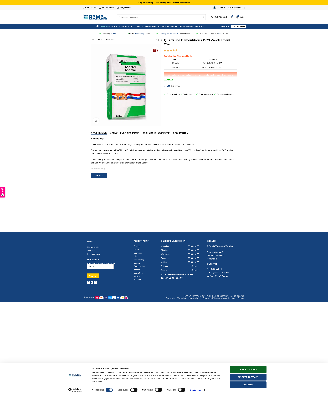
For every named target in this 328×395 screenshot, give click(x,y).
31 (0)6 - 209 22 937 (220, 276)
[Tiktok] (92, 282)
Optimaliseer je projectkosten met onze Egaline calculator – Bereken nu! (200, 75)
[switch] (133, 390)
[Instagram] (95, 282)
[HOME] (98, 26)
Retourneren (207, 298)
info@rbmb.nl (125, 8)
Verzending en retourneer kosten (189, 298)
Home (93, 40)
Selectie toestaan (248, 377)
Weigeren (248, 385)
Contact (225, 26)
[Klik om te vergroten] (96, 121)
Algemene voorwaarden (221, 298)
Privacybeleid (171, 298)
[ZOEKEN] (203, 17)
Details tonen (196, 390)
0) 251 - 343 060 (221, 272)
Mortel (100, 40)
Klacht (234, 298)
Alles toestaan (248, 369)
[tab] (99, 133)
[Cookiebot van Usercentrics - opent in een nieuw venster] (75, 390)
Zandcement (110, 40)
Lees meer (99, 176)
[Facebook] (88, 282)
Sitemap (241, 298)
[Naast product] (161, 40)
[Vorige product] (156, 40)
